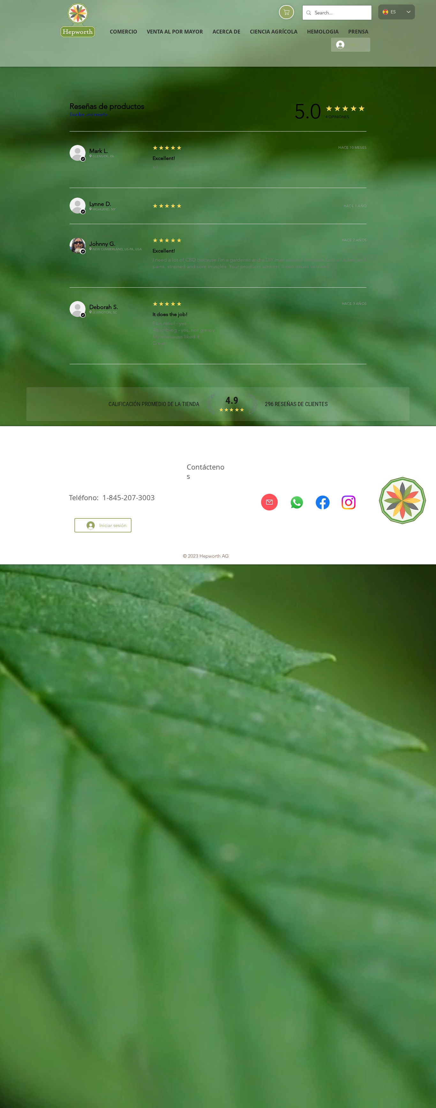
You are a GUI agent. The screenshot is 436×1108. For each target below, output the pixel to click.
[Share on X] (287, 579)
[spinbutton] (261, 171)
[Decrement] (252, 171)
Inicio (82, 90)
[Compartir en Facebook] (251, 579)
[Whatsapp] (297, 677)
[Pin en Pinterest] (263, 579)
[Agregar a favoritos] (353, 312)
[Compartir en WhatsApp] (275, 579)
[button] (175, 32)
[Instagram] (348, 677)
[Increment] (271, 171)
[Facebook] (322, 677)
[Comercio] (286, 12)
